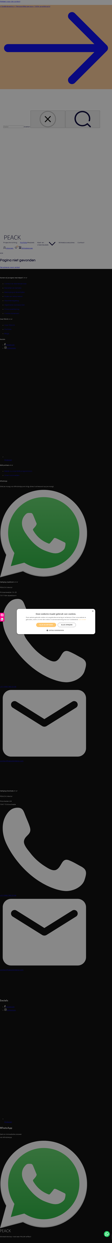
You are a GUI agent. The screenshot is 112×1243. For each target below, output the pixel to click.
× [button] (93, 611)
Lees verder (82, 619)
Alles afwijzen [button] (67, 625)
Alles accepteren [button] (46, 625)
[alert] (56, 621)
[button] (56, 630)
